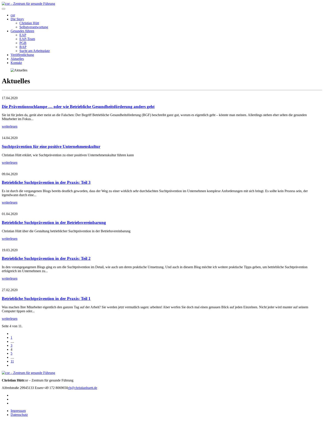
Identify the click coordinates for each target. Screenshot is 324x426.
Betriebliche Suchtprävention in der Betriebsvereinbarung (54, 222)
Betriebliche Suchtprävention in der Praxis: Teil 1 (46, 298)
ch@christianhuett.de (82, 388)
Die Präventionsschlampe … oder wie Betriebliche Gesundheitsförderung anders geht (78, 106)
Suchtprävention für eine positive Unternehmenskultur (51, 146)
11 (12, 361)
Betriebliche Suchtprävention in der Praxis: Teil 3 (46, 182)
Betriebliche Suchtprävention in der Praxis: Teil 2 (46, 258)
